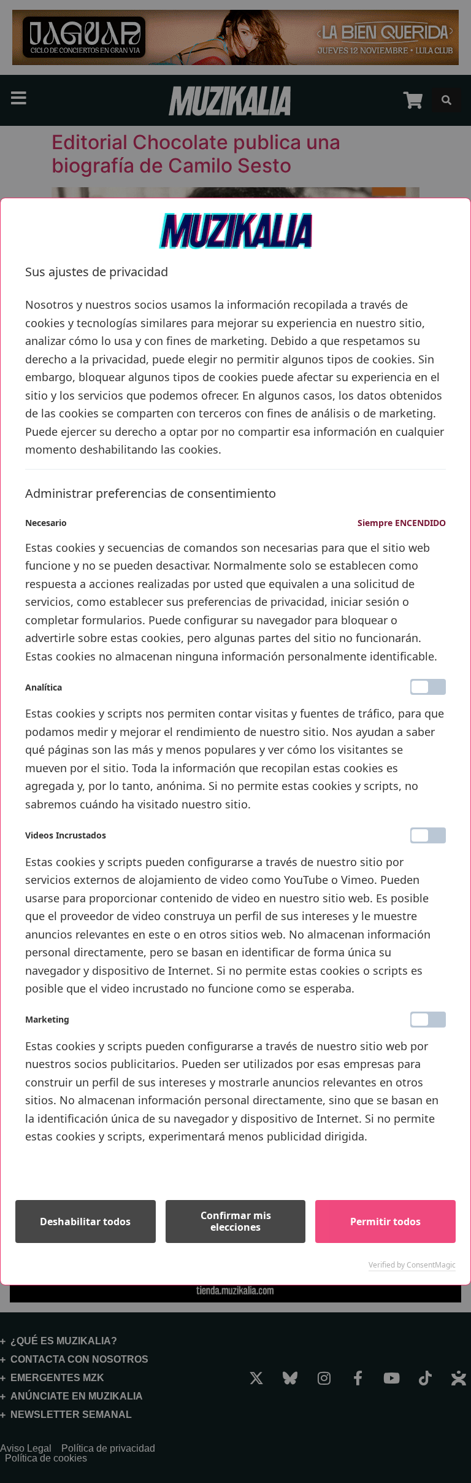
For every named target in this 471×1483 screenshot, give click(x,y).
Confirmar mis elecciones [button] (236, 1221)
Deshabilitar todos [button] (85, 1221)
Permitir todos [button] (385, 1221)
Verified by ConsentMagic (412, 1265)
